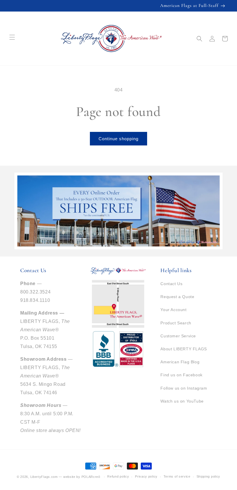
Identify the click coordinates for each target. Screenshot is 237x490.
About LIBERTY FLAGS (183, 349)
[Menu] (12, 37)
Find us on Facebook (181, 375)
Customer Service (178, 336)
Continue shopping (118, 138)
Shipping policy (209, 476)
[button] (199, 38)
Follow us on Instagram (183, 388)
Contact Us (171, 283)
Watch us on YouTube (181, 401)
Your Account (173, 309)
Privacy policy (146, 476)
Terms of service (177, 476)
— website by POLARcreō (79, 476)
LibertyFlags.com (44, 476)
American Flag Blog (179, 362)
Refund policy (118, 476)
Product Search (175, 323)
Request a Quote (177, 296)
